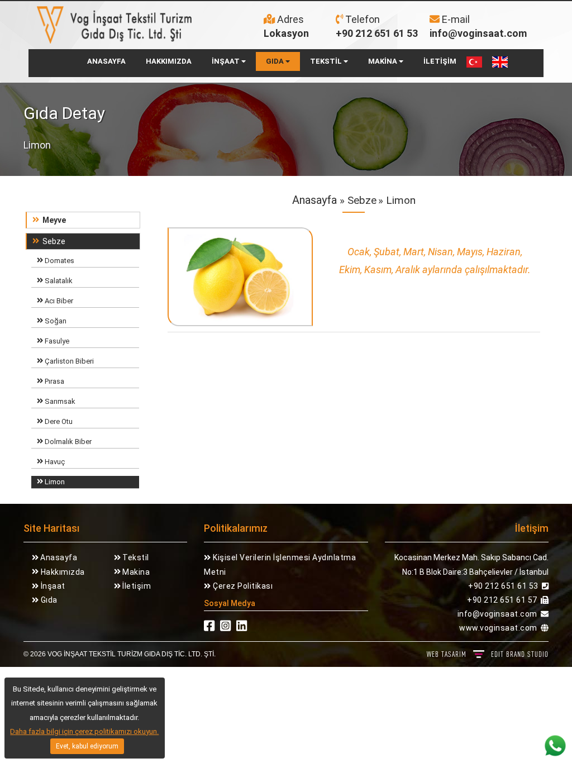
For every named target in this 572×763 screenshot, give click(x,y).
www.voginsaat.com (498, 627)
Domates (58, 260)
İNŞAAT (226, 61)
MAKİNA (383, 61)
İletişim (136, 585)
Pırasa (53, 381)
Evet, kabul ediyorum (87, 746)
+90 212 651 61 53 (377, 33)
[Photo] (240, 279)
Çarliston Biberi (68, 361)
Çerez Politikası (242, 585)
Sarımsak (59, 401)
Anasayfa (314, 200)
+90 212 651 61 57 (502, 599)
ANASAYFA (106, 61)
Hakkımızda (62, 572)
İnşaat (52, 585)
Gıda (48, 599)
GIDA (275, 61)
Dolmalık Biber (67, 441)
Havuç (54, 461)
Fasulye (56, 341)
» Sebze (356, 200)
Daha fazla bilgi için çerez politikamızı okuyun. (84, 731)
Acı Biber (58, 301)
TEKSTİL (327, 61)
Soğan (54, 321)
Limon (54, 482)
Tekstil (135, 557)
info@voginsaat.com (478, 33)
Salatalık (58, 280)
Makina (135, 572)
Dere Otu (58, 421)
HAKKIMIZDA (169, 61)
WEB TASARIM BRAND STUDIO (488, 654)
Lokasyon (286, 33)
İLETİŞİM (439, 61)
